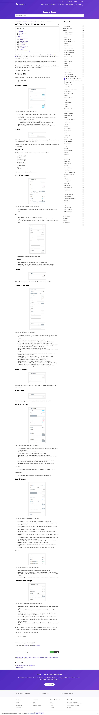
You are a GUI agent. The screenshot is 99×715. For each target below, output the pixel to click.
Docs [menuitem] (63, 1)
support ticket (36, 645)
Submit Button (22, 47)
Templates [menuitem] (60, 4)
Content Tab (20, 31)
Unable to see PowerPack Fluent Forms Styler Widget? (75, 81)
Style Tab (19, 36)
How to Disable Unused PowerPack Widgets (47, 657)
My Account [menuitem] (70, 1)
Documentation (18, 21)
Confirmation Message (25, 51)
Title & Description (23, 38)
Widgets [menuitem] (47, 4)
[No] (97, 713)
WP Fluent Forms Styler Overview (74, 78)
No (41, 713)
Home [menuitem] (42, 4)
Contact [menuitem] (81, 1)
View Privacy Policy (31, 713)
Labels (21, 39)
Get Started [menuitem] (78, 4)
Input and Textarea (24, 41)
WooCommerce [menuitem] (69, 4)
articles (26, 645)
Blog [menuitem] (59, 1)
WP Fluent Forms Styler (33, 21)
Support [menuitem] (75, 1)
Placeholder (22, 44)
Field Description (24, 42)
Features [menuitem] (53, 4)
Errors (20, 34)
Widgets (24, 21)
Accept (37, 713)
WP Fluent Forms (23, 33)
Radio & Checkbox (24, 46)
